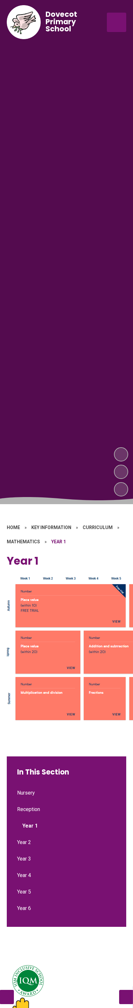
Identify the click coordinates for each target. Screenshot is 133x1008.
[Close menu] (116, 22)
